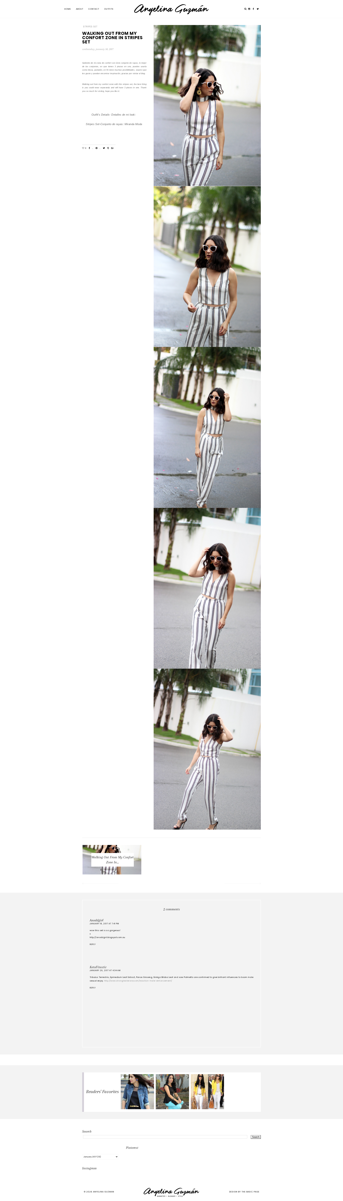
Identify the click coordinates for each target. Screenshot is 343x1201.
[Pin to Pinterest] (96, 148)
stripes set (90, 27)
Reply (93, 944)
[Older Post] (243, 883)
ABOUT (79, 9)
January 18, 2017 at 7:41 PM (104, 923)
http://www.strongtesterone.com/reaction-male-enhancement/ (138, 980)
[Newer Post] (100, 883)
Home (67, 9)
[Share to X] (104, 148)
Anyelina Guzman (103, 1191)
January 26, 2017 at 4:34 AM (105, 970)
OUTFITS (108, 9)
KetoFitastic (98, 967)
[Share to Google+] (112, 148)
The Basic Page (250, 1191)
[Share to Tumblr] (108, 148)
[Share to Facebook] (89, 148)
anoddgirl (96, 920)
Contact (93, 9)
